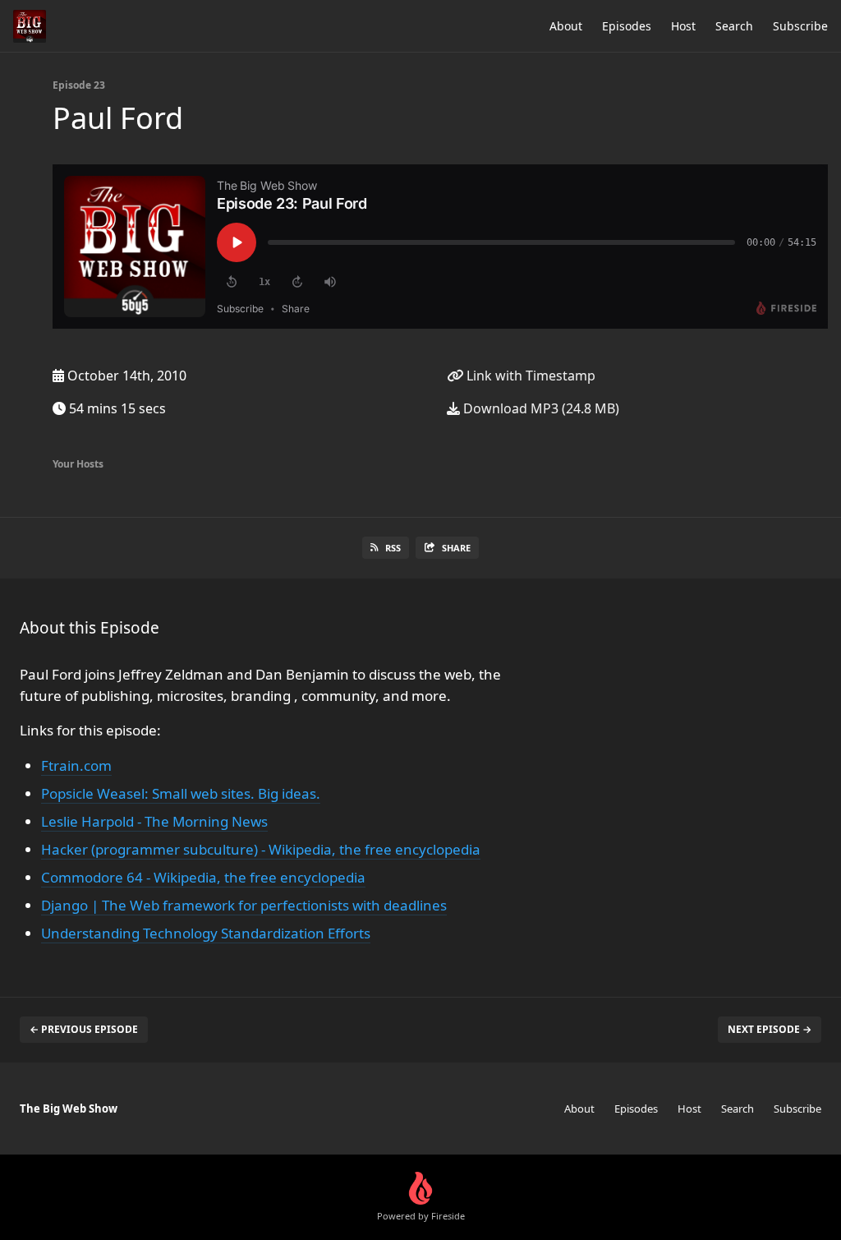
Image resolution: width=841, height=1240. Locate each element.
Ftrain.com (76, 765)
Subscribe (800, 26)
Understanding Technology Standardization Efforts (205, 933)
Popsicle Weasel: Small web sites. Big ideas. (180, 793)
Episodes (626, 26)
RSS (393, 548)
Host (683, 26)
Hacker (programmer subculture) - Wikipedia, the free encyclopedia (260, 849)
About (565, 26)
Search (734, 26)
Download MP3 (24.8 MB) (539, 408)
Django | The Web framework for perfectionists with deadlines (244, 905)
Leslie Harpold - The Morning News (154, 821)
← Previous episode (84, 1029)
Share (456, 548)
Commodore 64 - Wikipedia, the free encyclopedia (203, 877)
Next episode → (769, 1029)
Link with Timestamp (529, 375)
